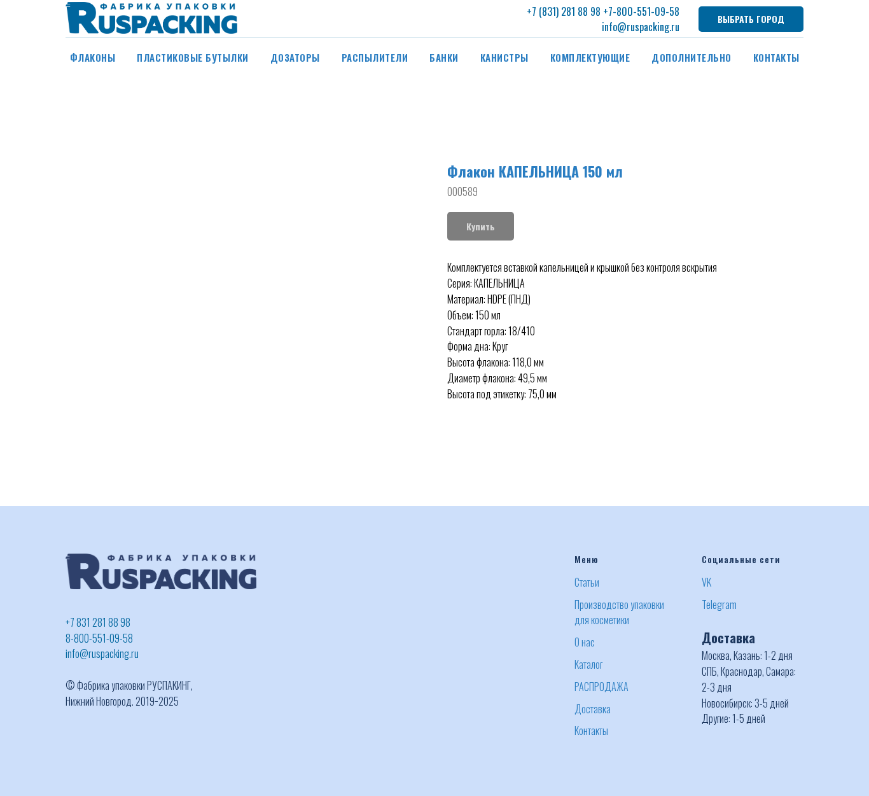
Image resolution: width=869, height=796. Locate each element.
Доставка (592, 708)
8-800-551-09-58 (99, 638)
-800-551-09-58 (646, 11)
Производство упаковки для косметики (619, 612)
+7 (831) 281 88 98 (564, 11)
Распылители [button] (375, 57)
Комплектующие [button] (590, 57)
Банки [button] (444, 57)
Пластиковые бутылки (193, 57)
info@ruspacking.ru (640, 26)
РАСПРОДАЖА (601, 686)
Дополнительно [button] (691, 57)
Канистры (504, 57)
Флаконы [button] (93, 57)
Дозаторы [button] (295, 57)
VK (706, 582)
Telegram (719, 604)
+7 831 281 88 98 (98, 622)
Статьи (586, 582)
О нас (584, 642)
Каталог (588, 664)
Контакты (776, 57)
